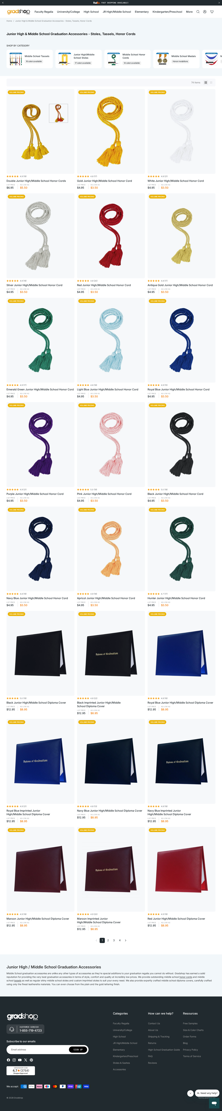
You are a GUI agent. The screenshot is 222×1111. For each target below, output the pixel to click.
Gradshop (18, 1098)
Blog (185, 1043)
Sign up (78, 1049)
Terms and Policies (206, 1098)
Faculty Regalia (121, 1023)
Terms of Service (192, 1056)
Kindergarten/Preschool (125, 1056)
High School (119, 1036)
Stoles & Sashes (121, 1062)
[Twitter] (26, 1060)
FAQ (150, 1056)
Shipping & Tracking (159, 1036)
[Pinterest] (31, 1060)
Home (9, 21)
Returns (152, 1043)
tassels (17, 980)
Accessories (119, 1069)
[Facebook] (8, 1060)
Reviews (152, 1062)
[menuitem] (189, 12)
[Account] (204, 11)
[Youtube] (20, 1060)
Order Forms (189, 1036)
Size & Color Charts (193, 1030)
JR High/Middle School (125, 1043)
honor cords (185, 977)
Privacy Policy (190, 1049)
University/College (122, 1030)
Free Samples (190, 1023)
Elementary (119, 1049)
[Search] (198, 11)
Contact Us (154, 1023)
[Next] (126, 940)
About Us (153, 1030)
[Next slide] (212, 59)
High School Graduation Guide (164, 1049)
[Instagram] (14, 1060)
